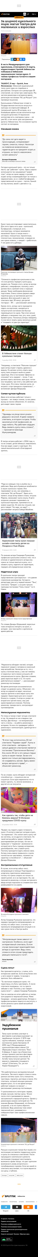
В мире (21, 1202)
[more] (35, 162)
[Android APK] (7, 1239)
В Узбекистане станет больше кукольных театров (17, 354)
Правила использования (8, 1221)
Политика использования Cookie (11, 1227)
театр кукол (20, 1175)
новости (4, 1202)
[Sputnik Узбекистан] (6, 15)
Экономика (30, 1202)
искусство (11, 1175)
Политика (13, 1202)
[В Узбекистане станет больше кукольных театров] (19, 338)
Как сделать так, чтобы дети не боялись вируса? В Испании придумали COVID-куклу (17, 818)
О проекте (4, 1219)
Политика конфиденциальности (11, 1224)
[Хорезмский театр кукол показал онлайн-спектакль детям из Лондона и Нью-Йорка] (19, 525)
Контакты (11, 1219)
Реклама (16, 1234)
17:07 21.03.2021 (6, 31)
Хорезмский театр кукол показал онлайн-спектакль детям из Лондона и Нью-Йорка (18, 543)
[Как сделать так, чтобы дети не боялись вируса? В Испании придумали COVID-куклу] (19, 800)
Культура (4, 1175)
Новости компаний (7, 1234)
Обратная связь (25, 1234)
